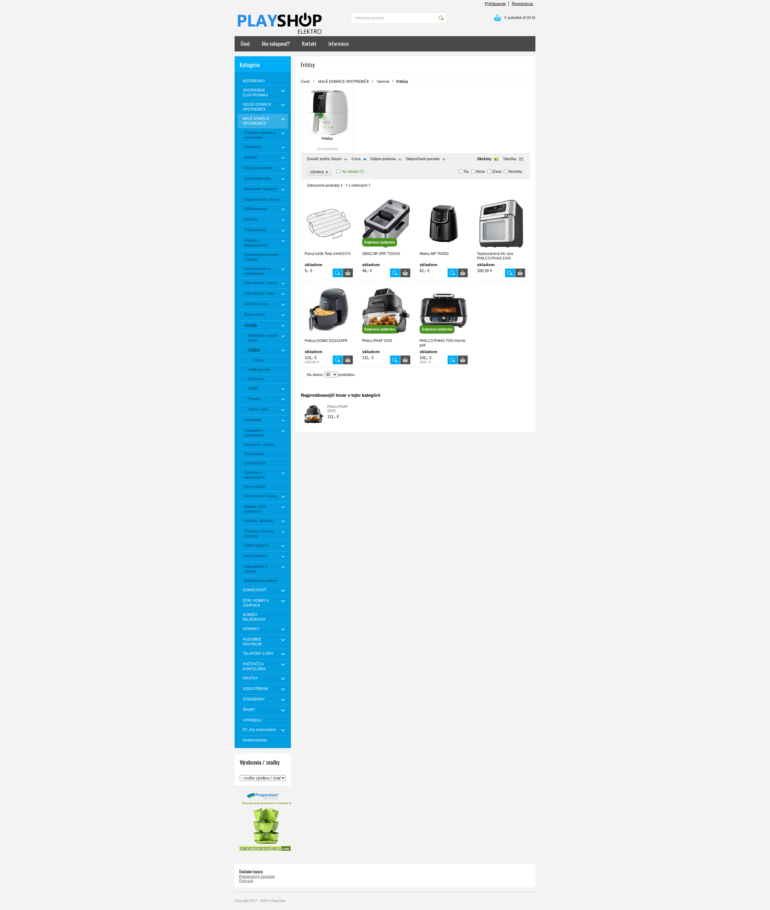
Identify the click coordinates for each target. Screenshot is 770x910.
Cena (356, 159)
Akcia (480, 171)
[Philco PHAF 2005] (386, 336)
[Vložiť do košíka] (348, 273)
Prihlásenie (495, 3)
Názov (336, 159)
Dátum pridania (383, 159)
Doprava (246, 881)
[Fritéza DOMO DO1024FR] (329, 336)
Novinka (515, 171)
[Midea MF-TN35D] (444, 249)
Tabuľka (509, 159)
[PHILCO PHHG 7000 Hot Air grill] (444, 336)
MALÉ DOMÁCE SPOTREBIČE (343, 81)
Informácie (338, 43)
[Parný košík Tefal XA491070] (329, 249)
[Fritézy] (327, 112)
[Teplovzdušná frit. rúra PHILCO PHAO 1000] (501, 249)
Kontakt (309, 43)
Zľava (496, 171)
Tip (466, 171)
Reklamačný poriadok (257, 876)
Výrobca (319, 171)
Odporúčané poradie (423, 159)
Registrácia (522, 3)
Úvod (245, 43)
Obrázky (484, 159)
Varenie (383, 81)
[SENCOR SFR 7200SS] (386, 249)
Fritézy (327, 138)
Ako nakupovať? (276, 43)
